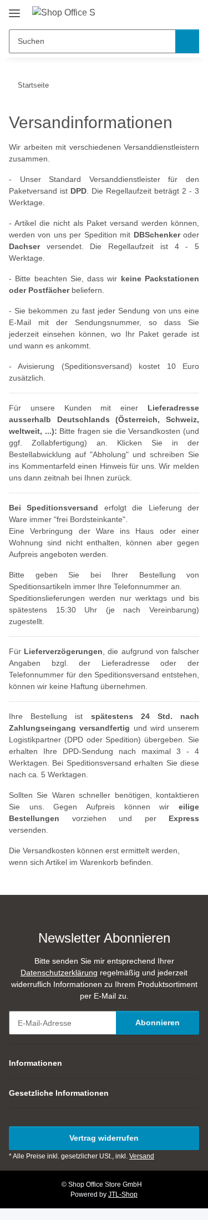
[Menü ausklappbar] (14, 9)
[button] (155, 12)
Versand (141, 1156)
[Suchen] (187, 41)
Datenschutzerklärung (59, 972)
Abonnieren (157, 1022)
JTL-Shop (123, 1194)
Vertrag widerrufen (104, 1137)
